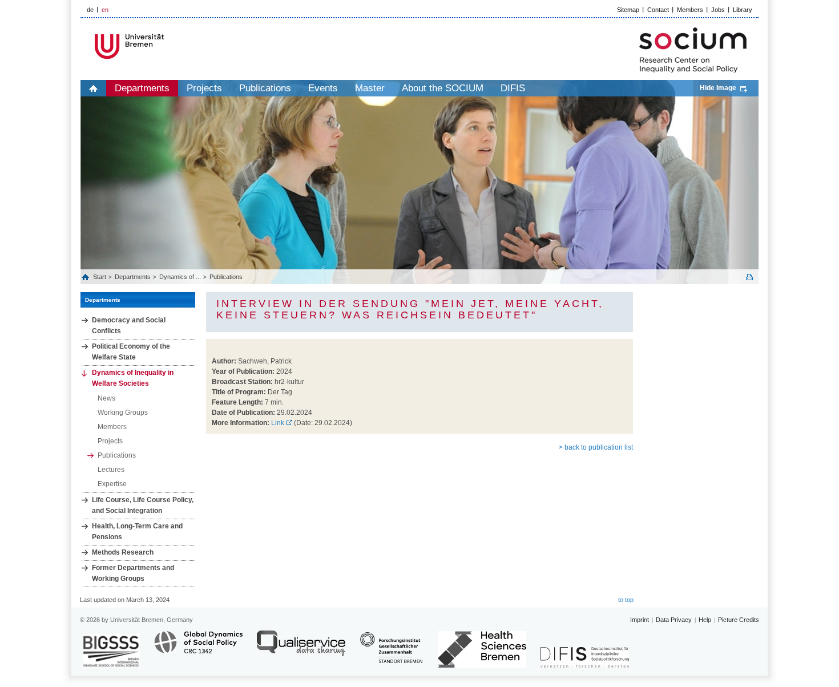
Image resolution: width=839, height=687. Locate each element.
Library (742, 9)
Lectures (111, 470)
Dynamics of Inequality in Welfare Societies (133, 378)
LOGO (167, 46)
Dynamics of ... (180, 276)
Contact (658, 9)
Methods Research (123, 552)
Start (100, 276)
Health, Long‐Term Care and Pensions (137, 531)
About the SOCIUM (442, 88)
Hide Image (718, 88)
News (106, 398)
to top (626, 599)
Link (277, 423)
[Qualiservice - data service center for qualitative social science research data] (301, 648)
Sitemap (628, 9)
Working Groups (123, 413)
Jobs (718, 9)
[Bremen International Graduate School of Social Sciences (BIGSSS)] (111, 651)
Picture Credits (738, 619)
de (90, 9)
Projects (204, 88)
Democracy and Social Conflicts (129, 325)
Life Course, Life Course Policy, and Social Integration (142, 505)
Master (370, 88)
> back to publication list (596, 447)
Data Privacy (674, 619)
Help (705, 619)
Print (749, 277)
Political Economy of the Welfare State (131, 351)
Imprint (639, 619)
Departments (142, 88)
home (93, 88)
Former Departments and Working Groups (133, 573)
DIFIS (513, 88)
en (105, 9)
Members (690, 9)
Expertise (112, 484)
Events (323, 88)
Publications (265, 88)
